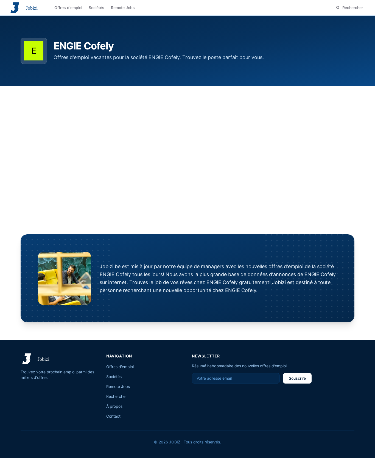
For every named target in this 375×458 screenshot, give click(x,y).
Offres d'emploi (120, 366)
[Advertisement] (187, 127)
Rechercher (116, 396)
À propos (114, 406)
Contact (113, 416)
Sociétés (114, 376)
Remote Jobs (118, 386)
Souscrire (297, 378)
